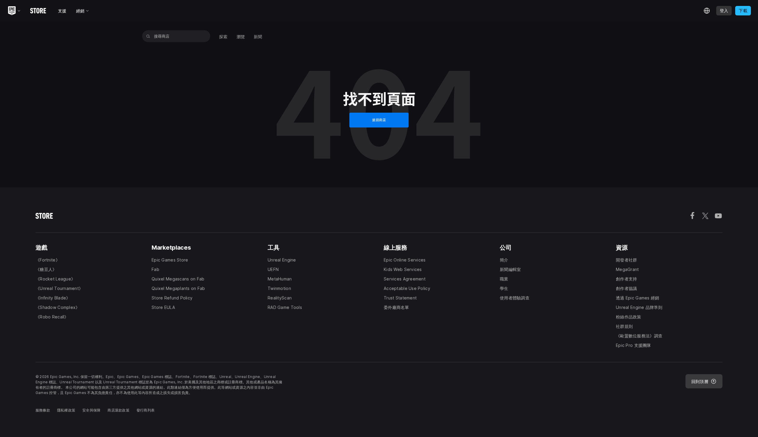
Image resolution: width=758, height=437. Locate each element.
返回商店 (379, 119)
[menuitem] (223, 36)
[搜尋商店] (148, 36)
